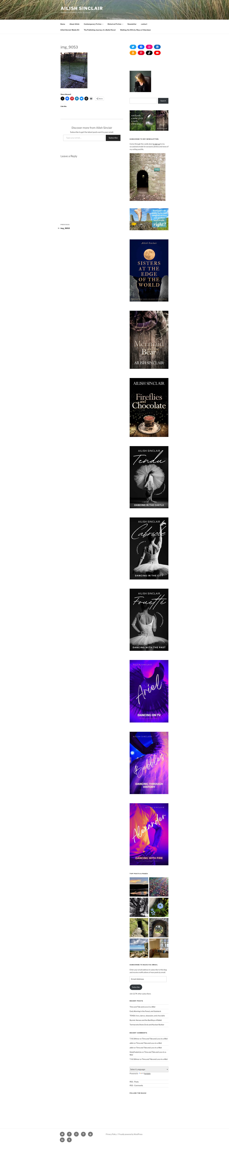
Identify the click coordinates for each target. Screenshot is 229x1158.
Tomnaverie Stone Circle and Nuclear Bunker (147, 1025)
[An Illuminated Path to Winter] (158, 887)
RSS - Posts (134, 1082)
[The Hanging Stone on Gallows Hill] (139, 948)
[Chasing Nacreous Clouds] (139, 887)
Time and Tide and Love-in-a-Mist (142, 1007)
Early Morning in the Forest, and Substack (145, 1011)
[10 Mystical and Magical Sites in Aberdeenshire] (158, 928)
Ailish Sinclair (82, 8)
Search (163, 101)
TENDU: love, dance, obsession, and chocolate (147, 1016)
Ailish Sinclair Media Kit (69, 30)
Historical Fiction (114, 24)
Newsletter (132, 24)
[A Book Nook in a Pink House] (158, 948)
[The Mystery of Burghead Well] (139, 928)
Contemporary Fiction (92, 24)
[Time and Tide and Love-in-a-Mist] (158, 908)
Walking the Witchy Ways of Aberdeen (135, 30)
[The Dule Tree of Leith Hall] (139, 908)
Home (62, 24)
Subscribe (113, 138)
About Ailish (74, 24)
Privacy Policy (111, 1134)
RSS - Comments (136, 1085)
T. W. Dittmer (134, 1039)
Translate (147, 1073)
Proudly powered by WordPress (130, 1134)
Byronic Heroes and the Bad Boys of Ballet (146, 1020)
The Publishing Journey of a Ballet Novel (100, 30)
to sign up (156, 144)
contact (144, 24)
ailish (131, 1043)
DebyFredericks (136, 1052)
